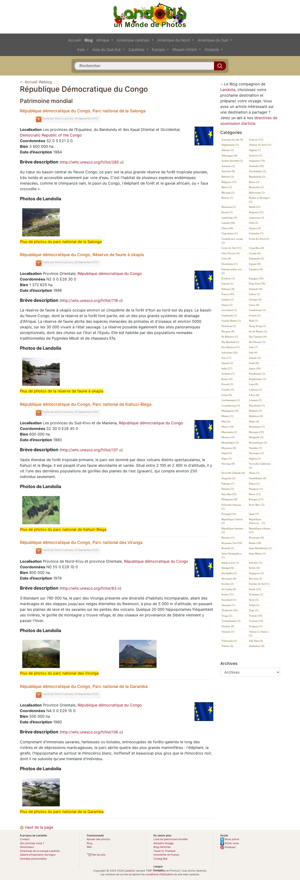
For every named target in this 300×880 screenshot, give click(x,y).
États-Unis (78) (257, 283)
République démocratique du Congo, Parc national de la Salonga (83, 110)
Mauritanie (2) (229, 432)
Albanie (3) (227, 150)
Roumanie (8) (256, 537)
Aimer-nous (231, 843)
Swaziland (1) (228, 599)
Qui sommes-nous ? (32, 843)
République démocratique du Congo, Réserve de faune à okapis (82, 254)
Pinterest (230, 847)
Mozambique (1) (258, 442)
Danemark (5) (256, 258)
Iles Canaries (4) (257, 336)
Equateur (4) (256, 269)
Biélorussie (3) (257, 192)
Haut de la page (38, 827)
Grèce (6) (254, 304)
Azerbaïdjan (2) (257, 171)
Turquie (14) (256, 620)
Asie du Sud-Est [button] (107, 49)
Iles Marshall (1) (230, 342)
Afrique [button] (103, 40)
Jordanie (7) (228, 373)
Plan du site (97, 854)
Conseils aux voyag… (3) (233, 240)
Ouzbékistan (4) (257, 478)
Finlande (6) (255, 289)
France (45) (227, 294)
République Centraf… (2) (233, 521)
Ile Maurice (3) (229, 336)
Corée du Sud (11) (231, 248)
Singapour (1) (256, 573)
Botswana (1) (228, 206)
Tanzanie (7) (228, 605)
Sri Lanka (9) (228, 589)
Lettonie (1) (255, 389)
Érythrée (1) (228, 278)
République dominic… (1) (233, 530)
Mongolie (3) (256, 437)
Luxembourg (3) (230, 405)
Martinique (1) (257, 426)
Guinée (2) (255, 315)
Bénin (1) (226, 187)
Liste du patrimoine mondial (171, 839)
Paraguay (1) (256, 488)
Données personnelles (33, 858)
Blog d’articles (162, 847)
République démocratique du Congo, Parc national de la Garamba (84, 686)
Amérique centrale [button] (133, 40)
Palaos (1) (254, 483)
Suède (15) (255, 589)
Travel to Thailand (164, 851)
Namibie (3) (255, 448)
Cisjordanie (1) (229, 233)
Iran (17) (226, 358)
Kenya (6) (226, 379)
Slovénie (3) (255, 578)
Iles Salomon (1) (230, 347)
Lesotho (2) (227, 389)
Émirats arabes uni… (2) (232, 271)
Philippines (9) (229, 499)
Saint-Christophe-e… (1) (232, 555)
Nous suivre (231, 839)
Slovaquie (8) (228, 578)
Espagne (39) (256, 278)
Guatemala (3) (229, 315)
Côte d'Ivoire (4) (230, 253)
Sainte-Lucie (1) (230, 562)
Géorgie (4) (255, 299)
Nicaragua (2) (256, 453)
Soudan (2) (227, 583)
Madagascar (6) (229, 410)
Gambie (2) (227, 299)
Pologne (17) (256, 499)
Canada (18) (228, 222)
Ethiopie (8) (228, 289)
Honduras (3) (228, 326)
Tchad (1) (254, 605)
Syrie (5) (254, 599)
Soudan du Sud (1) (259, 583)
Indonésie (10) (229, 352)
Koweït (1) (227, 384)
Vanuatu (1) (227, 631)
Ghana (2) (226, 304)
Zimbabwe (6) (256, 646)
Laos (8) (253, 384)
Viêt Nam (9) (256, 640)
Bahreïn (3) (227, 176)
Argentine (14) (257, 160)
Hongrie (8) (227, 331)
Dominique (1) (229, 263)
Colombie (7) (256, 233)
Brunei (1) (227, 212)
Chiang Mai (160, 858)
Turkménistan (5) (230, 620)
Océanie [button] (212, 49)
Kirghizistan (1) (257, 379)
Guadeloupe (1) (257, 310)
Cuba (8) (226, 258)
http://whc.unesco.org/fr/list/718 (90, 300)
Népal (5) (226, 453)
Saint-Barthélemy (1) (260, 548)
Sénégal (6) (227, 567)
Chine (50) (227, 228)
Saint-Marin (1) (257, 553)
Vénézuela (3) (229, 640)
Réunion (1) (228, 537)
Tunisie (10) (255, 615)
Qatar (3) (254, 513)
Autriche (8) (228, 171)
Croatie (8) (255, 253)
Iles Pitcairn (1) (257, 342)
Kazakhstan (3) (257, 373)
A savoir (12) (256, 139)
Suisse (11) (227, 594)
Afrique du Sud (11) (260, 144)
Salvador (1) (255, 562)
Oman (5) (254, 472)
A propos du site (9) (232, 139)
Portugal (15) (228, 513)
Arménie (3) (228, 166)
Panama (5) (227, 488)
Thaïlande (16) (229, 610)
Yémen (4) (227, 646)
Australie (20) (256, 166)
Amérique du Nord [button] (174, 40)
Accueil (74, 40)
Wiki (89, 847)
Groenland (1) (229, 310)
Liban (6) (226, 395)
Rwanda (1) (227, 548)
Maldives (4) (256, 416)
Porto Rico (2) (256, 504)
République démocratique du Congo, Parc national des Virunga (81, 542)
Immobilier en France (166, 854)
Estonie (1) (227, 283)
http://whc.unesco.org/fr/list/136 (90, 732)
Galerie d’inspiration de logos (38, 854)
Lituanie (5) (255, 400)
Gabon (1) (254, 294)
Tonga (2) (226, 615)
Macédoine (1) (257, 405)
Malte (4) (254, 421)
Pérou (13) (255, 494)
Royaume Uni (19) (231, 543)
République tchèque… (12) (261, 530)
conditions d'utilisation (159, 874)
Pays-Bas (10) (228, 494)
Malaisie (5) (255, 410)
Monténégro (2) (230, 442)
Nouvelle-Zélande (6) (233, 472)
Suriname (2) (256, 594)
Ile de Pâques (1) (258, 331)
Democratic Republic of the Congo (51, 135)
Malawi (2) (227, 416)
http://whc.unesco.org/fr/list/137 (90, 450)
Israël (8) (254, 363)
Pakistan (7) (227, 483)
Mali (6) (225, 421)
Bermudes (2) (256, 187)
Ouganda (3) (228, 478)
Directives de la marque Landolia (40, 851)
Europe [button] (159, 49)
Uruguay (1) (255, 626)
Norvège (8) (228, 463)
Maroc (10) (227, 426)
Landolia (227, 89)
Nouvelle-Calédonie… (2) (261, 465)
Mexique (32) (256, 432)
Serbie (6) (254, 567)
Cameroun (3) (256, 217)
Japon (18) (255, 368)
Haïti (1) (253, 320)
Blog (89, 40)
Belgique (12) (228, 182)
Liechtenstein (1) (230, 400)
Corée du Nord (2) (259, 238)
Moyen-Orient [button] (185, 49)
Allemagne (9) (229, 155)
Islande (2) (227, 363)
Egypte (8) (255, 263)
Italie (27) (226, 368)
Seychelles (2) (229, 573)
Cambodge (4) (229, 217)
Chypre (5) (255, 228)
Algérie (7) (255, 150)
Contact (25, 839)
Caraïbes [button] (137, 49)
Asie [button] (81, 49)
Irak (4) (253, 352)
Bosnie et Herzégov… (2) (261, 199)
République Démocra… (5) (257, 521)
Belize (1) (254, 182)
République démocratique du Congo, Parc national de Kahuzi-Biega (85, 404)
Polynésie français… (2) (232, 506)
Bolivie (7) (227, 197)
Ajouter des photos (98, 839)
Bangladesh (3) (257, 176)
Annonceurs (27, 847)
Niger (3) (226, 458)
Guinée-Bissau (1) (231, 320)
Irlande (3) (255, 358)
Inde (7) (253, 347)
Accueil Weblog (38, 82)
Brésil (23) (254, 206)
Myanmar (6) (228, 448)
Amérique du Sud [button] (213, 40)
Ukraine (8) (227, 626)
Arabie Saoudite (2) (232, 160)
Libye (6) (254, 395)
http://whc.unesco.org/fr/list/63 (89, 588)
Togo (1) (254, 610)
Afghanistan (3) (230, 144)
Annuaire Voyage (163, 843)
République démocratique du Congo (110, 273)
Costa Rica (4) (256, 248)
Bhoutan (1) (228, 192)
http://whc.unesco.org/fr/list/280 (90, 162)
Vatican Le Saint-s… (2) (260, 633)
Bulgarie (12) (256, 212)
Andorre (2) (255, 155)
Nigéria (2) (255, 458)
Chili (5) (253, 222)
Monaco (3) (227, 437)
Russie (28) (255, 543)
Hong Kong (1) (257, 326)
